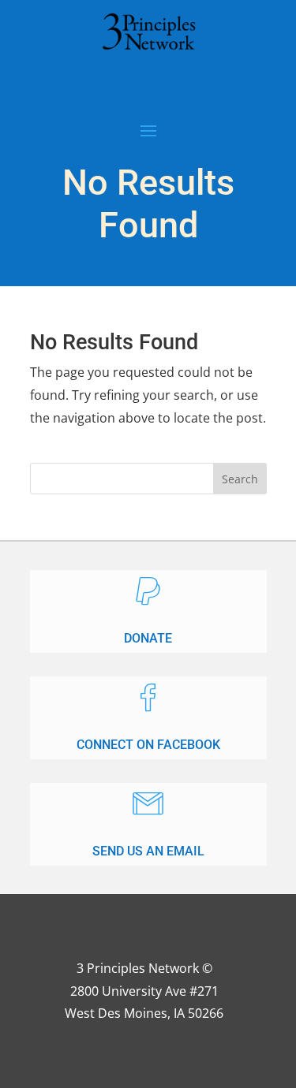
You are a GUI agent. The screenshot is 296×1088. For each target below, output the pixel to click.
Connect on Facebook (148, 744)
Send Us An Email (148, 851)
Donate (148, 638)
